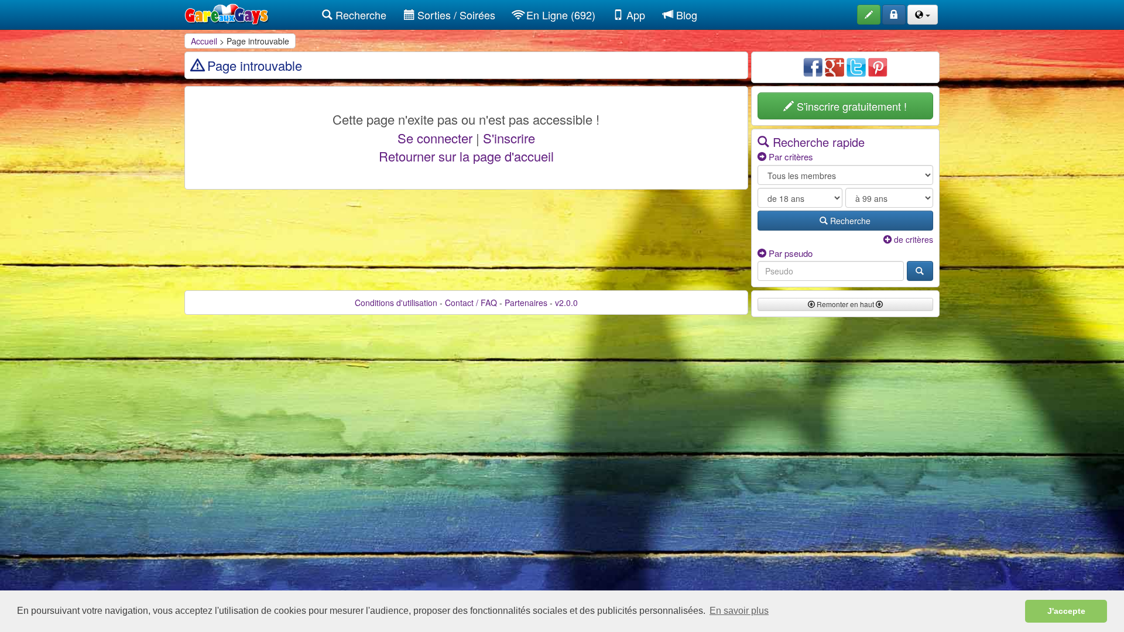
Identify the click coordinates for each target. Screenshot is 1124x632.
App (634, 14)
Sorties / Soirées (454, 14)
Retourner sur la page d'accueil (466, 156)
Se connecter (434, 138)
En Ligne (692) (559, 14)
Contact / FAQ (471, 302)
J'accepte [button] (1066, 611)
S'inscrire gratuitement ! (850, 106)
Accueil (204, 41)
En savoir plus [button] (739, 611)
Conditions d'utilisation (396, 302)
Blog (685, 14)
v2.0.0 (566, 302)
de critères (912, 239)
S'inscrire (509, 138)
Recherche (359, 14)
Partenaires (526, 302)
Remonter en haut (845, 304)
